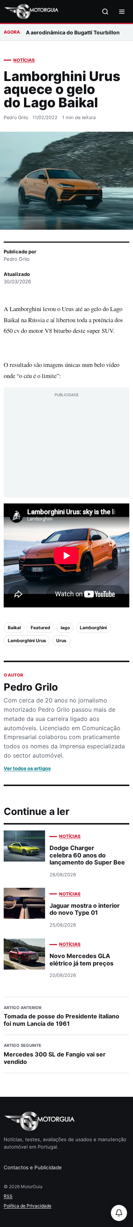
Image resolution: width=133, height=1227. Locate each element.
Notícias (24, 60)
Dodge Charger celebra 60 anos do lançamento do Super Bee (87, 855)
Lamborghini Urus (27, 640)
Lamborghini (93, 627)
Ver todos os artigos (27, 768)
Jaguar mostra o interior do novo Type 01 (85, 909)
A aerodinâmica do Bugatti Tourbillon (73, 32)
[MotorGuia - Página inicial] (31, 11)
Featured (40, 627)
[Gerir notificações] (119, 1213)
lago (65, 627)
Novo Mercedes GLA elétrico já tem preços (81, 959)
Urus (61, 640)
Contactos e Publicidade (33, 1167)
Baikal (14, 627)
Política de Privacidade (27, 1206)
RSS (8, 1196)
